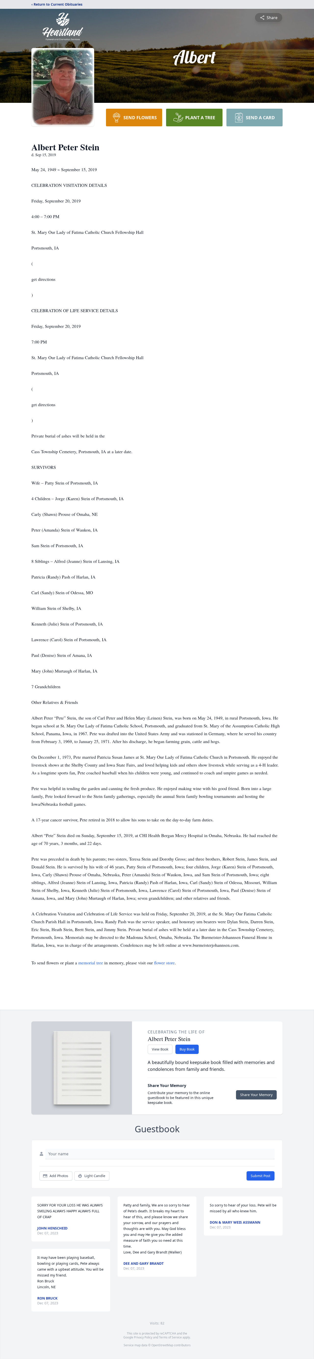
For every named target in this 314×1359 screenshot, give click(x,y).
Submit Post (260, 1175)
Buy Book (187, 1049)
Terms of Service (170, 1337)
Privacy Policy (143, 1337)
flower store (164, 963)
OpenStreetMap (162, 1345)
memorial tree (90, 963)
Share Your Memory (256, 1094)
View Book (160, 1049)
